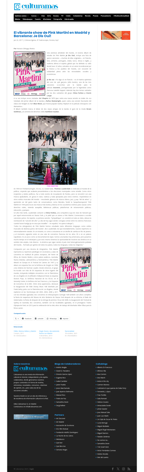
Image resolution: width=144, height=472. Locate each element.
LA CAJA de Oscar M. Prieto (107, 419)
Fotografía (58, 19)
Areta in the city (103, 381)
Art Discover (60, 418)
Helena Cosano (102, 402)
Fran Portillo (101, 395)
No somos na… (103, 440)
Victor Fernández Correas (106, 450)
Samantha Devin (62, 402)
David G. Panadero (63, 371)
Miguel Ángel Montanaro (106, 430)
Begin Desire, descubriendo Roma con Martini (49, 332)
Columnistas (77, 16)
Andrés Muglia (61, 367)
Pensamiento (106, 16)
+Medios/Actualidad (121, 16)
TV (62, 16)
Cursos (34, 16)
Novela (87, 16)
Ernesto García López (64, 374)
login (32, 469)
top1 (57, 40)
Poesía (95, 16)
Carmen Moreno (103, 385)
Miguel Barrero (102, 433)
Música (17, 19)
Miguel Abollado (103, 426)
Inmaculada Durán (104, 405)
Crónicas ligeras (30, 40)
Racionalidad (69, 331)
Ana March (101, 378)
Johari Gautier (102, 409)
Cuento (38, 19)
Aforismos (47, 19)
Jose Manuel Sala (103, 412)
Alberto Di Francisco (104, 367)
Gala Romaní (102, 398)
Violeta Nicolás (102, 454)
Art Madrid (60, 422)
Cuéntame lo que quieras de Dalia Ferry (111, 388)
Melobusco (60, 439)
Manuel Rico (60, 395)
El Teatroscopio (42, 40)
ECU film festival (62, 429)
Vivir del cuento (102, 457)
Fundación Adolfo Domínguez (67, 432)
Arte (49, 16)
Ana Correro (101, 374)
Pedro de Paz (61, 398)
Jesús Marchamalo (63, 388)
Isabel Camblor (61, 381)
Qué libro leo (61, 446)
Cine (43, 16)
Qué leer (59, 443)
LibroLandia (69, 19)
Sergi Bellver (60, 405)
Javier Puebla (61, 385)
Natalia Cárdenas (103, 437)
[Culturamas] (31, 372)
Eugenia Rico (61, 378)
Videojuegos (27, 19)
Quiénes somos (21, 16)
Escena (56, 16)
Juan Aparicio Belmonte (64, 391)
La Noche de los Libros (64, 436)
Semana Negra (61, 450)
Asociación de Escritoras (65, 425)
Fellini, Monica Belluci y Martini (25, 331)
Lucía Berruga (102, 423)
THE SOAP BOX (103, 447)
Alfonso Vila (101, 371)
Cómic (68, 16)
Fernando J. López (103, 391)
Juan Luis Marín (102, 416)
